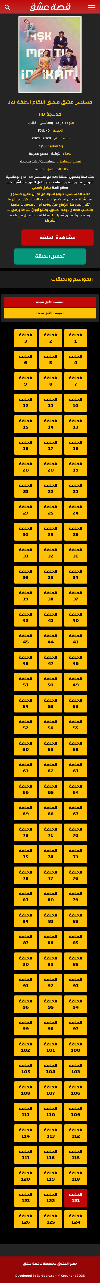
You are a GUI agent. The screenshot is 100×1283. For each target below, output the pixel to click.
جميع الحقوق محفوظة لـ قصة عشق (50, 1264)
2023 (36, 138)
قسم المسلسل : (69, 161)
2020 (47, 138)
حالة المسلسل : (56, 169)
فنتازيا (31, 123)
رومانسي (46, 123)
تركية (43, 146)
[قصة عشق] (50, 6)
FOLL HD (44, 130)
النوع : (69, 123)
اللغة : (67, 153)
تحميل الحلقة (50, 256)
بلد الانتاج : (55, 146)
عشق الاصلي (41, 187)
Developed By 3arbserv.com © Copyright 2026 (50, 1276)
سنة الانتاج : (61, 138)
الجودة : (57, 130)
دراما (59, 123)
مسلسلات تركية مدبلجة (37, 161)
